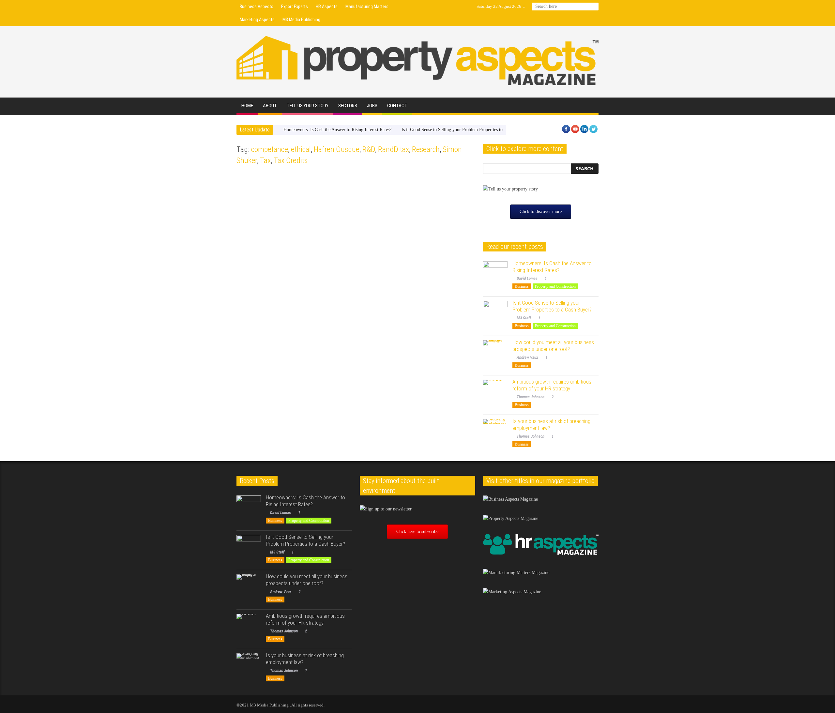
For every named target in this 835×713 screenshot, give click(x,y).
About (270, 106)
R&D (368, 149)
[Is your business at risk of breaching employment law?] (495, 431)
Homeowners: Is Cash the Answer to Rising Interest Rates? (337, 129)
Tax (265, 160)
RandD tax (393, 149)
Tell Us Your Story (307, 106)
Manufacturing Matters (366, 6)
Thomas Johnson (254, 274)
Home (247, 106)
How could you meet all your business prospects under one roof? (553, 345)
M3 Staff (524, 317)
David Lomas (527, 278)
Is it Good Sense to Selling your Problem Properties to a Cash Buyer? (466, 129)
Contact (397, 106)
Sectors (347, 106)
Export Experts (294, 6)
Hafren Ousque (336, 149)
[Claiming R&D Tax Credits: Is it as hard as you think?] (292, 351)
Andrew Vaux (527, 357)
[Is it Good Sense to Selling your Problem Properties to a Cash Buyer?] (495, 313)
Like (279, 274)
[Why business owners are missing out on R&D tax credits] (411, 214)
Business (522, 286)
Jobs (372, 106)
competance (269, 149)
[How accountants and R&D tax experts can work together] (292, 214)
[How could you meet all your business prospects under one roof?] (495, 352)
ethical (301, 149)
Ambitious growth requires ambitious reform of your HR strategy (551, 385)
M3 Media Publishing (301, 19)
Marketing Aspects (257, 19)
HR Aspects (327, 6)
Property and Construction (555, 286)
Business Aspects (256, 6)
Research (426, 149)
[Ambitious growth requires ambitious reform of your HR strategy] (495, 392)
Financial (246, 183)
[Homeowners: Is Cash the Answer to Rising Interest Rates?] (495, 273)
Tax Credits (291, 160)
